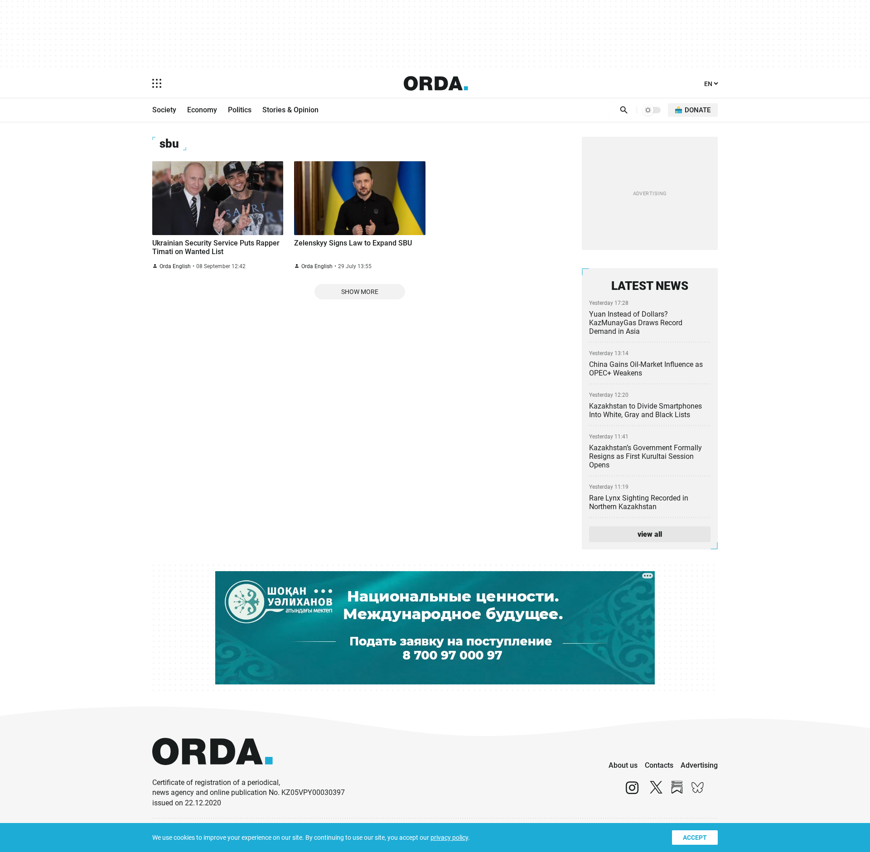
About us (623, 765)
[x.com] (656, 791)
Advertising (699, 765)
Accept (695, 837)
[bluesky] (698, 791)
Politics (239, 110)
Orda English (175, 266)
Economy (202, 110)
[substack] (677, 791)
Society (164, 110)
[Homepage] (436, 83)
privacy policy (449, 837)
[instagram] (632, 791)
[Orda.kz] (212, 773)
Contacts (659, 765)
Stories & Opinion (290, 110)
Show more (359, 291)
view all (650, 534)
